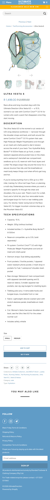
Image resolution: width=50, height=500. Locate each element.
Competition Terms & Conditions (14, 445)
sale (12, 380)
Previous (22, 22)
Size (5, 333)
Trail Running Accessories (22, 26)
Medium (17, 338)
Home (8, 26)
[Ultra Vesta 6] (25, 51)
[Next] (30, 75)
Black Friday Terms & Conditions (14, 428)
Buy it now (25, 354)
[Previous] (19, 75)
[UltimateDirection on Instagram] (11, 421)
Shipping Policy (8, 432)
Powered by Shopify (10, 489)
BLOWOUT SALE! (32, 372)
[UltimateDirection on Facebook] (5, 421)
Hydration (11, 383)
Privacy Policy (7, 441)
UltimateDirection (15, 486)
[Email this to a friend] (28, 368)
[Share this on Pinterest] (22, 368)
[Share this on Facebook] (17, 368)
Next (29, 22)
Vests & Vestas (15, 377)
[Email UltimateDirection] (17, 421)
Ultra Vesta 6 (14, 94)
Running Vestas (14, 374)
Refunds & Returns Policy (12, 436)
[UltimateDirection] (25, 2)
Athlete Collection (19, 372)
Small (7, 338)
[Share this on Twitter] (11, 368)
